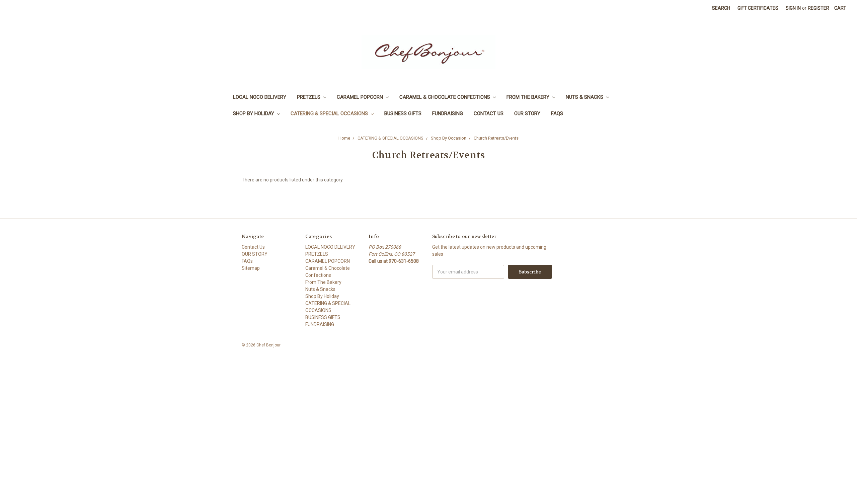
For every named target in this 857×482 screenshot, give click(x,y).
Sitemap (251, 268)
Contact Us (488, 113)
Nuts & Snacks (585, 97)
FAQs (557, 113)
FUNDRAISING (447, 113)
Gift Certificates (757, 8)
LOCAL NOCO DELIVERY (259, 97)
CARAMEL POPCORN (360, 97)
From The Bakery (529, 97)
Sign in (793, 8)
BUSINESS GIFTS (402, 113)
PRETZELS (309, 97)
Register (818, 8)
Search (721, 8)
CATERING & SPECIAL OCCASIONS (330, 113)
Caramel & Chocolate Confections (445, 97)
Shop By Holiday (254, 113)
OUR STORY (527, 113)
